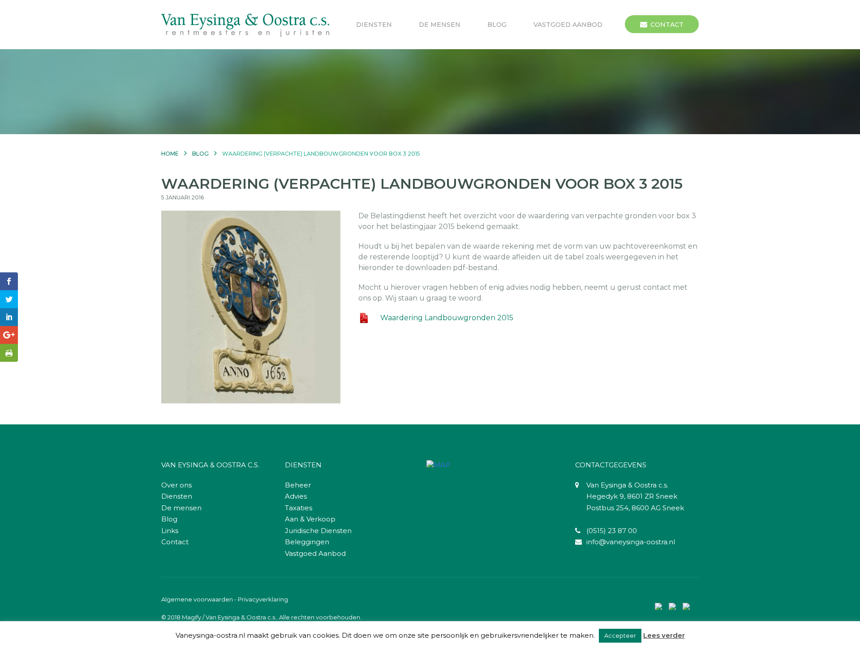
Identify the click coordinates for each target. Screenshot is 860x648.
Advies (296, 496)
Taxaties (298, 508)
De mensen (439, 25)
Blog (497, 25)
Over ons (176, 485)
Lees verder (664, 635)
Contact (667, 25)
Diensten (374, 25)
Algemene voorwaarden (197, 599)
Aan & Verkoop (310, 519)
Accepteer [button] (620, 635)
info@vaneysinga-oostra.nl (630, 542)
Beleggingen (307, 542)
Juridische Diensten (318, 530)
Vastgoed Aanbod (567, 25)
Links (169, 530)
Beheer (298, 485)
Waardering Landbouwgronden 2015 (446, 317)
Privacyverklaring (263, 599)
